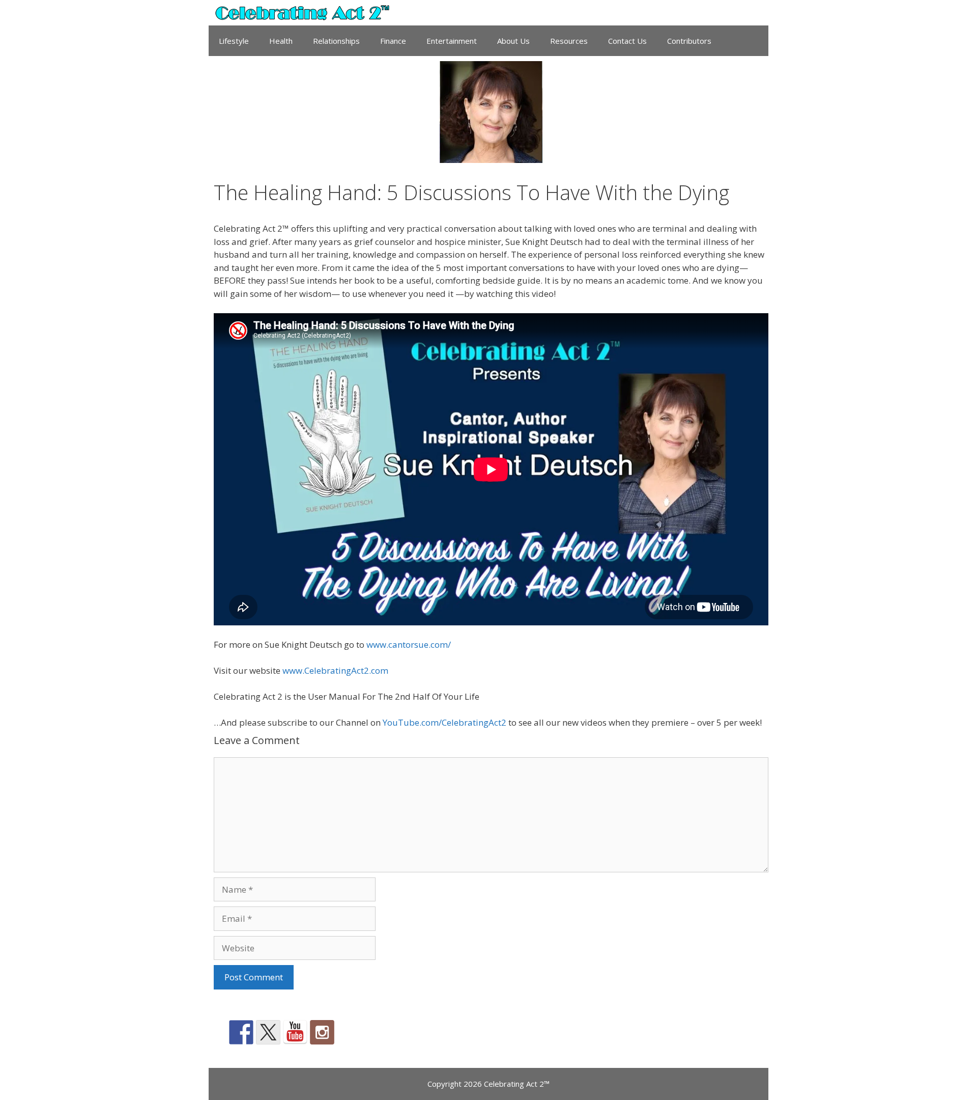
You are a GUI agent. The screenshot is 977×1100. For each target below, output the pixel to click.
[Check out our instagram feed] (322, 1032)
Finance (393, 41)
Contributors (689, 41)
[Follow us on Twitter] (268, 1032)
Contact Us (627, 41)
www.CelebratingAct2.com (335, 670)
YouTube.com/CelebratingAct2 (444, 722)
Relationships (336, 41)
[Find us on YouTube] (295, 1032)
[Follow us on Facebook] (241, 1032)
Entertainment (451, 41)
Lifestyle (234, 41)
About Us (513, 41)
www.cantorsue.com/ (408, 644)
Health (281, 41)
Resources (569, 41)
